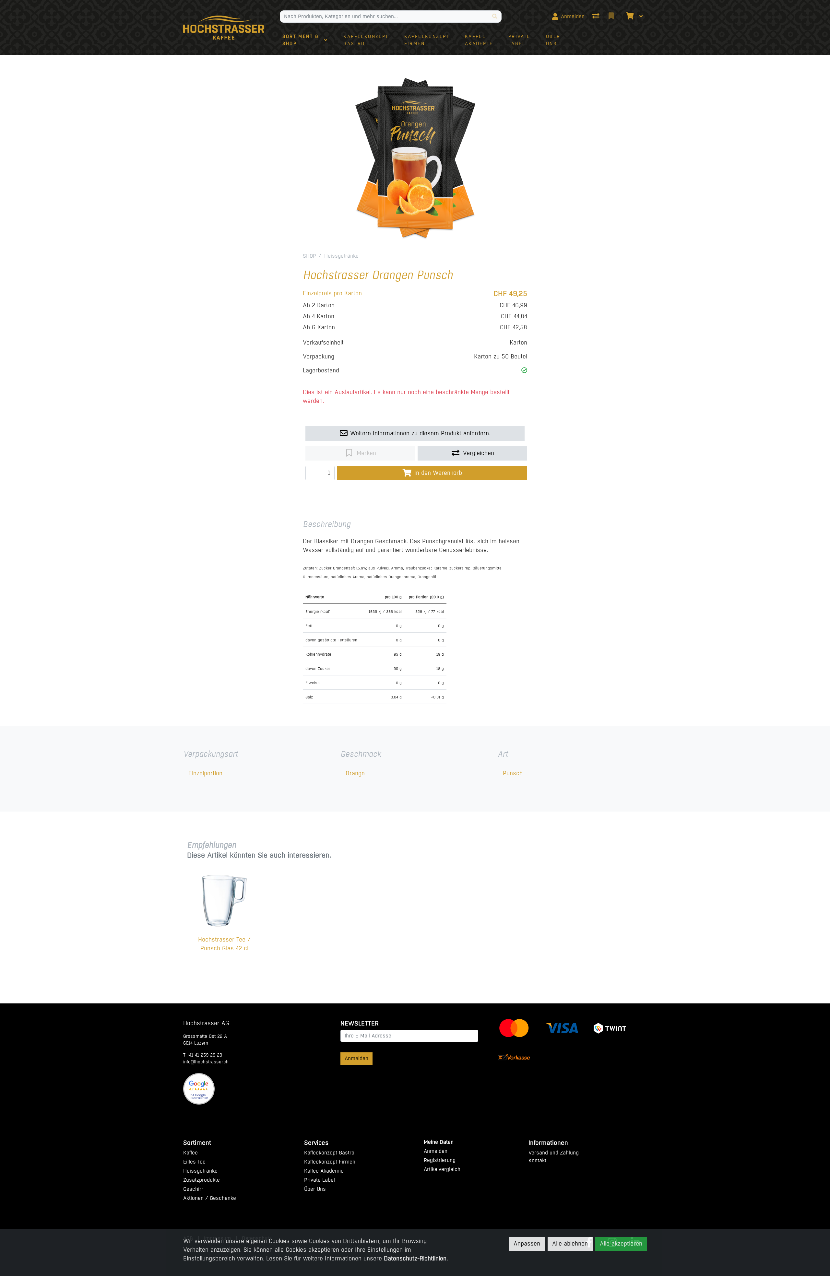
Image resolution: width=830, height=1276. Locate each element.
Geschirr (193, 1189)
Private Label (319, 1180)
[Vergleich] (596, 16)
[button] (524, 370)
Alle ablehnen (570, 1243)
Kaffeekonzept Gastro (329, 1153)
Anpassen (527, 1243)
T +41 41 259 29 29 (202, 1055)
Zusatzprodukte (201, 1180)
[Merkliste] (612, 16)
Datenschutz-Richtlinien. (416, 1258)
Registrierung (440, 1160)
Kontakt (537, 1160)
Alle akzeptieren (621, 1243)
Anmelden (356, 1058)
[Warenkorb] (629, 16)
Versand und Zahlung (553, 1153)
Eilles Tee (194, 1162)
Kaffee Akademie (324, 1171)
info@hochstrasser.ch (206, 1062)
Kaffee (190, 1153)
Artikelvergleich (442, 1169)
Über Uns (315, 1189)
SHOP (309, 256)
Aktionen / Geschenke (209, 1198)
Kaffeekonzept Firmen (329, 1162)
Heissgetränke (341, 256)
